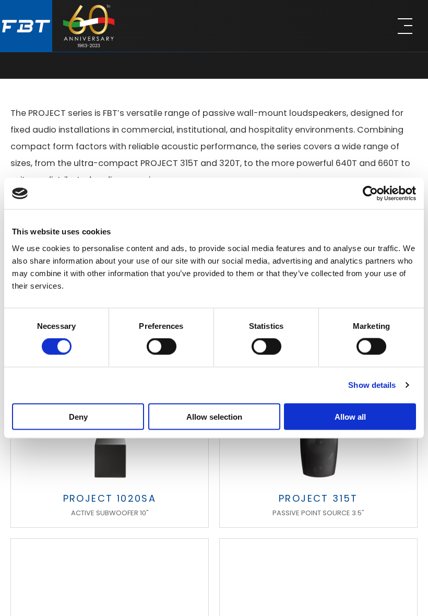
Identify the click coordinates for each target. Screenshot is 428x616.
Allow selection (214, 416)
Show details (372, 385)
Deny (78, 416)
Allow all (350, 416)
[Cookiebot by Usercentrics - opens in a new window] (370, 194)
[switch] (161, 346)
